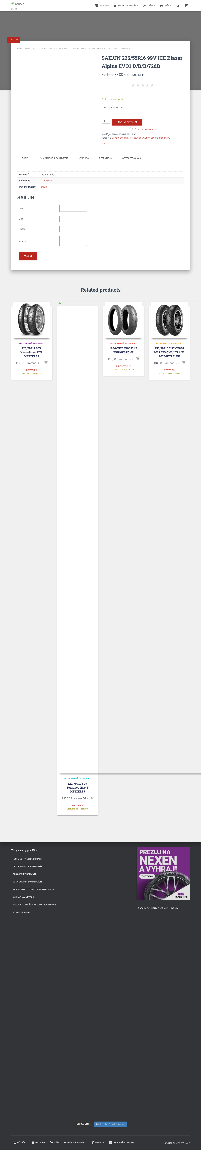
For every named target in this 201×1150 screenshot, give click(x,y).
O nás (167, 6)
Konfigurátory (21, 912)
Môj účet (21, 1143)
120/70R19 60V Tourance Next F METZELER (78, 787)
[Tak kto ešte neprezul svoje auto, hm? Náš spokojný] (119, 959)
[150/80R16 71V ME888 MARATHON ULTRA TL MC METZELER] (169, 320)
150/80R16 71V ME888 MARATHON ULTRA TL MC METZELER (169, 352)
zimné (44, 187)
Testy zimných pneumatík (27, 866)
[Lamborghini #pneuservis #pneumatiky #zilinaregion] (100, 866)
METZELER (31, 370)
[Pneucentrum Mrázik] (18, 6)
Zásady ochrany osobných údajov (158, 908)
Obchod (103, 6)
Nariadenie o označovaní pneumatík (33, 889)
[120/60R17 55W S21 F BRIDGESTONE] (123, 320)
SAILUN (105, 143)
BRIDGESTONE (123, 366)
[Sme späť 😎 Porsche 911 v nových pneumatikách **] (119, 878)
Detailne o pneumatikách (27, 881)
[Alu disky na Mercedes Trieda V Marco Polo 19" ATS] (100, 938)
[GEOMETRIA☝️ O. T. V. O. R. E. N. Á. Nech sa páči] (100, 1026)
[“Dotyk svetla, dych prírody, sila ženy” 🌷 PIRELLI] (82, 882)
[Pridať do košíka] (46, 363)
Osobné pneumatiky (45, 48)
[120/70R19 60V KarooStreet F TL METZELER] (31, 320)
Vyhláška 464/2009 (23, 897)
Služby (150, 6)
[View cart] (186, 5)
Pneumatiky (30, 48)
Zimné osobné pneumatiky (66, 48)
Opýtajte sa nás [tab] (131, 158)
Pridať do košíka (125, 122)
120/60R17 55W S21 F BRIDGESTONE (123, 350)
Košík (56, 1143)
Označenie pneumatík (25, 874)
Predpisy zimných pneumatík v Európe (34, 904)
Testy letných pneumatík (27, 859)
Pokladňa (40, 1143)
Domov (20, 48)
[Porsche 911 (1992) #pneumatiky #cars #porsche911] (82, 926)
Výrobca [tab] (84, 158)
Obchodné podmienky (123, 1143)
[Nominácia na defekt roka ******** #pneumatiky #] (82, 1017)
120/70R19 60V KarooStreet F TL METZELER (31, 352)
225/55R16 (46, 180)
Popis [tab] (25, 158)
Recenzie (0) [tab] (105, 158)
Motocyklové (25, 343)
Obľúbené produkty (76, 1143)
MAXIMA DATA (183, 1143)
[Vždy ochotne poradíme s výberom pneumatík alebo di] (119, 1062)
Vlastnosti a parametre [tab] (54, 158)
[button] (108, 6)
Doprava (99, 1143)
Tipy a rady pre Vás (126, 6)
